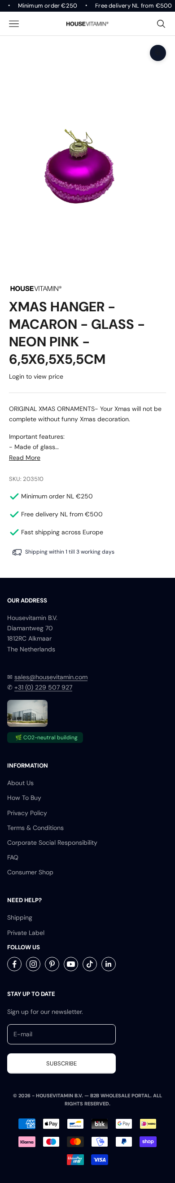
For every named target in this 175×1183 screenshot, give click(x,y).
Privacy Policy (27, 813)
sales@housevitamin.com (51, 677)
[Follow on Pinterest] (52, 964)
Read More (24, 458)
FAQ (12, 857)
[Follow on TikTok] (89, 964)
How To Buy (24, 798)
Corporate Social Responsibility (52, 842)
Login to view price (36, 376)
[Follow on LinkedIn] (108, 964)
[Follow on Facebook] (14, 964)
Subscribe (61, 1063)
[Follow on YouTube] (70, 964)
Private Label (25, 933)
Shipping (19, 917)
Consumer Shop (30, 872)
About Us (20, 783)
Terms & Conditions (35, 828)
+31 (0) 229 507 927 (43, 687)
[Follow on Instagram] (33, 964)
